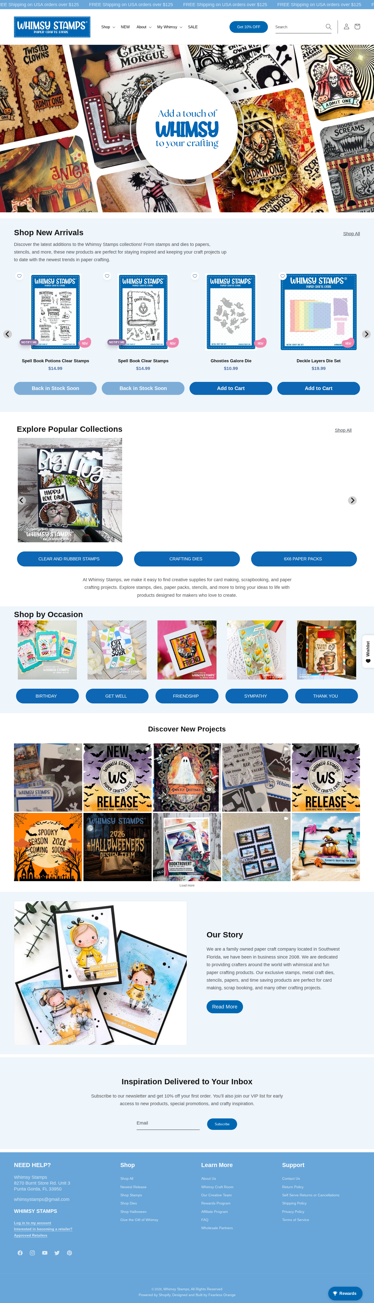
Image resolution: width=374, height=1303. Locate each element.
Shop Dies (128, 1203)
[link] (48, 777)
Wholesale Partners (217, 1228)
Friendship (186, 696)
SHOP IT (187, 847)
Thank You (325, 696)
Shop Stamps (131, 1195)
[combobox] (304, 27)
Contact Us (291, 1178)
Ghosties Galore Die (231, 360)
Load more (187, 885)
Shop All (351, 233)
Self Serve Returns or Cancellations (310, 1195)
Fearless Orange (222, 1295)
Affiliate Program (214, 1211)
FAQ (204, 1219)
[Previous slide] (7, 334)
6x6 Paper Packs (303, 559)
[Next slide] (366, 334)
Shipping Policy (294, 1203)
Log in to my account (32, 1223)
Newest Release (133, 1187)
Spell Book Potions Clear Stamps (55, 360)
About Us (208, 1178)
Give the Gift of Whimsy (139, 1219)
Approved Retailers (30, 1235)
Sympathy (255, 696)
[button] (108, 27)
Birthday (46, 696)
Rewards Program (216, 1203)
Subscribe (222, 1124)
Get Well (116, 696)
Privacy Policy (293, 1211)
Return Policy (293, 1187)
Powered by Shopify (155, 1295)
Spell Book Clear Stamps (143, 360)
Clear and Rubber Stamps (68, 559)
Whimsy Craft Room (217, 1187)
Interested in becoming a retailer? (43, 1229)
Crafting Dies (185, 559)
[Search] (329, 27)
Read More (224, 1006)
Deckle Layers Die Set (319, 360)
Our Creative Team (216, 1195)
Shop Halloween (133, 1211)
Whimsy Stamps (176, 1289)
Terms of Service (295, 1219)
